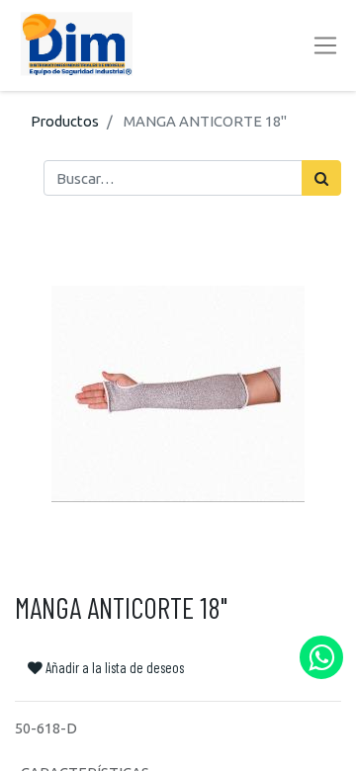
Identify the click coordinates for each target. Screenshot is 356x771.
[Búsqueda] (321, 178)
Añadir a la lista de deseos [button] (113, 667)
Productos (65, 121)
